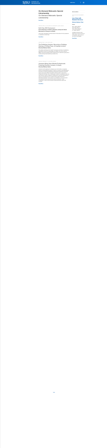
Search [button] (80, 2)
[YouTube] (84, 440)
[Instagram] (77, 440)
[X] (74, 440)
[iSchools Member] (81, 444)
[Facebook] (70, 440)
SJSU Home (72, 2)
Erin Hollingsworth (52, 25)
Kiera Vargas (53, 61)
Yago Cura (50, 42)
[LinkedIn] (80, 440)
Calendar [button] (77, 2)
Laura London (61, 25)
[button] (83, 2)
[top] (54, 392)
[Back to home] (76, 433)
